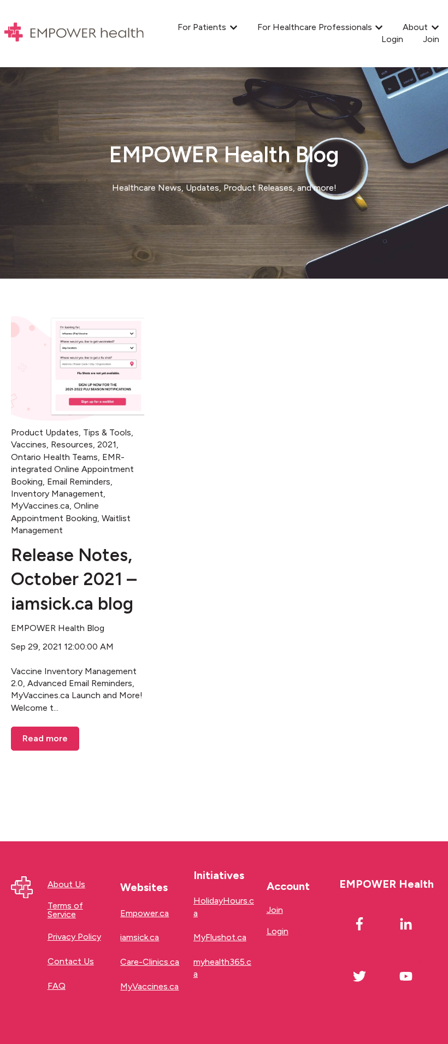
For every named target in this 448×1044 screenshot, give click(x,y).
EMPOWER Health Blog (57, 628)
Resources (72, 444)
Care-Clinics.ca (149, 962)
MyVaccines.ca (40, 505)
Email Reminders (78, 481)
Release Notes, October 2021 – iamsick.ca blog (74, 580)
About (415, 27)
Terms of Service (65, 909)
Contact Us (71, 961)
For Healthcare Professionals (314, 27)
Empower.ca (144, 913)
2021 (106, 444)
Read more (45, 738)
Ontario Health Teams (54, 457)
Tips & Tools (107, 432)
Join (431, 39)
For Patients (202, 27)
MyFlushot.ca (219, 937)
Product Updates (45, 432)
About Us (66, 884)
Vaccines (28, 444)
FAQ (57, 986)
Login (392, 39)
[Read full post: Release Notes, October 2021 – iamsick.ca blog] (77, 366)
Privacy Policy (74, 936)
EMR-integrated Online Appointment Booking (72, 469)
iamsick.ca (139, 937)
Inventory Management (57, 493)
